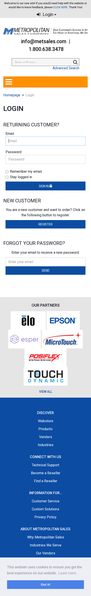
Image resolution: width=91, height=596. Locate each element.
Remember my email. (26, 171)
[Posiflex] (45, 357)
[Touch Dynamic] (46, 376)
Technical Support (45, 465)
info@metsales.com (43, 42)
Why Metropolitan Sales (45, 537)
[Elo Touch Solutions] (28, 320)
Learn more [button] (67, 573)
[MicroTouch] (62, 339)
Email (10, 134)
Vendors (45, 437)
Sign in (44, 186)
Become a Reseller (45, 473)
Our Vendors (45, 553)
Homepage (11, 95)
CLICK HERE (60, 7)
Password (13, 152)
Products (45, 429)
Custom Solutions (45, 509)
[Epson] (63, 320)
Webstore (45, 421)
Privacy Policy (45, 517)
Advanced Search (66, 68)
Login (47, 14)
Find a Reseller (45, 481)
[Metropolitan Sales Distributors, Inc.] (45, 31)
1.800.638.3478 (46, 49)
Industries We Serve (45, 545)
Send (45, 270)
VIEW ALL (45, 391)
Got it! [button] (45, 584)
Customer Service (45, 501)
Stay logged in (21, 177)
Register (45, 224)
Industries (45, 445)
